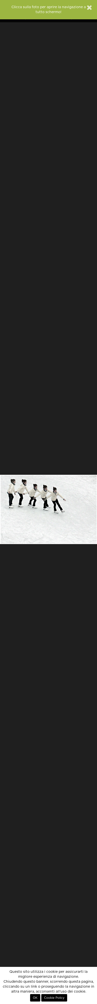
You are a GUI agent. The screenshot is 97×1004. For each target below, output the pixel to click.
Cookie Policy (54, 997)
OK (35, 997)
